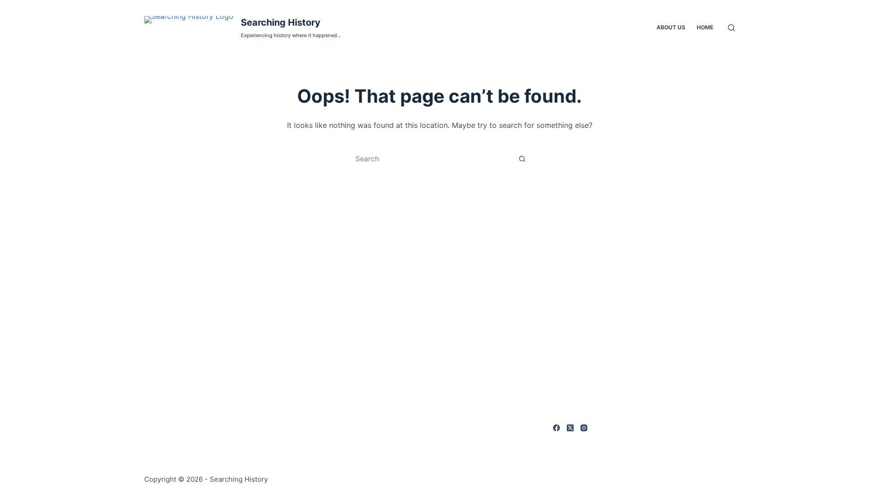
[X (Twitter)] (570, 427)
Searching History (280, 22)
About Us (671, 27)
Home (705, 27)
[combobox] (430, 158)
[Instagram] (584, 427)
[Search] (731, 27)
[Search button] (522, 158)
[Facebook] (556, 427)
